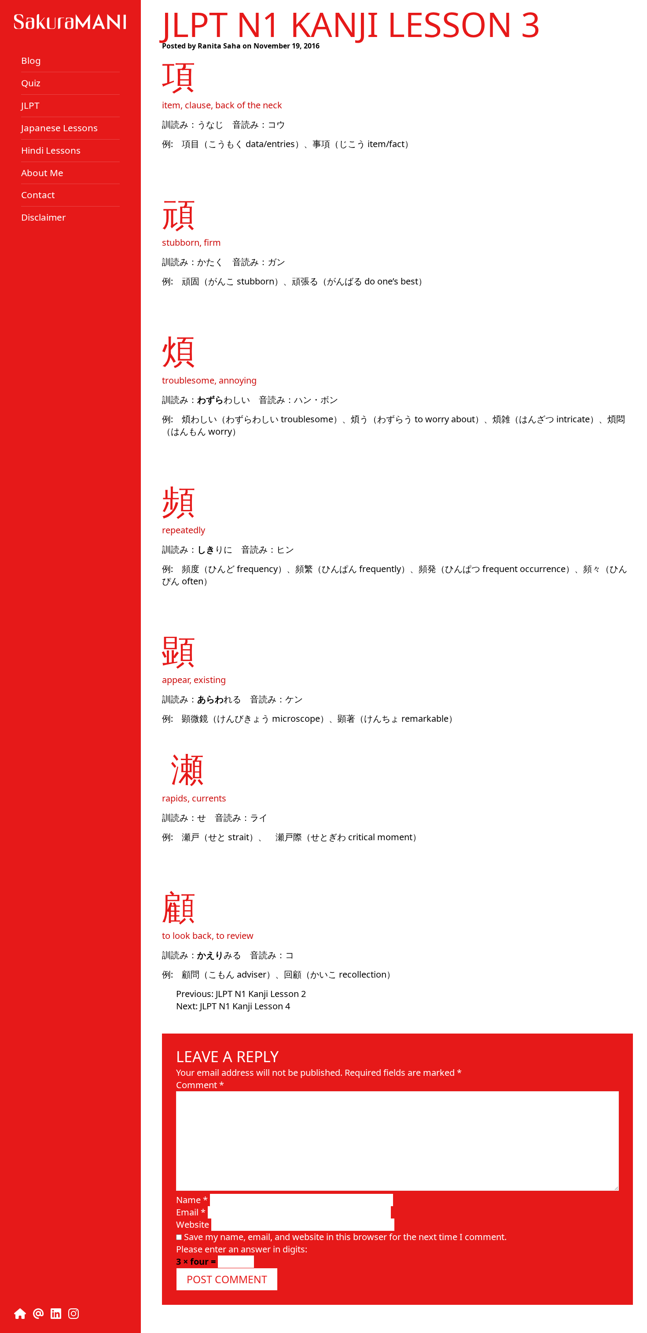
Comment (200, 1085)
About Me (42, 172)
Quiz (30, 83)
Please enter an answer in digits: (241, 1249)
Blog (31, 60)
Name (192, 1200)
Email (191, 1212)
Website (192, 1224)
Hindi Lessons (51, 150)
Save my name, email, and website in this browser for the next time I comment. (345, 1237)
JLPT (30, 105)
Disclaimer (43, 217)
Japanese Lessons (59, 128)
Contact (38, 194)
